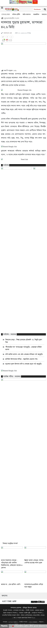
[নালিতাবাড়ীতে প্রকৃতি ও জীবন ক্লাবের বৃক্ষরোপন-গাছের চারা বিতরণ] (16, 175)
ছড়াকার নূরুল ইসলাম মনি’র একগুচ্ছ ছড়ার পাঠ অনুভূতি (23, 364)
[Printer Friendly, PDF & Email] (23, 40)
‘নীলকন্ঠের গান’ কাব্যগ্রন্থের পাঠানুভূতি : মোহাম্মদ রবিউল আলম (23, 348)
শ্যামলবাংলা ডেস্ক (7, 33)
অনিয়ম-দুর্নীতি (16, 14)
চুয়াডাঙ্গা (7, 18)
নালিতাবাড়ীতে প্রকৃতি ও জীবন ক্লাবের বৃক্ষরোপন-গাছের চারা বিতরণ (14, 326)
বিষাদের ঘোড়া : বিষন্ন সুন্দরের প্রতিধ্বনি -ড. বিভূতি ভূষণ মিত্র (23, 340)
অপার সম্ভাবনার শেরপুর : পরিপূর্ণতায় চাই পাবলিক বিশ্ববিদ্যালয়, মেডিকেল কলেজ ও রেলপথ (11, 564)
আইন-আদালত (27, 14)
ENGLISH (6, 14)
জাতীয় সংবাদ (14, 18)
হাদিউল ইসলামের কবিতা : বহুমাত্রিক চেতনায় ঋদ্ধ (21, 359)
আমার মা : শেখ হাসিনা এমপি (10, 584)
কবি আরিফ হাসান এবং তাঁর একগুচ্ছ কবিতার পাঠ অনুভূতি (24, 354)
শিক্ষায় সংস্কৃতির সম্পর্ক (10, 543)
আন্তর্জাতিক (36, 14)
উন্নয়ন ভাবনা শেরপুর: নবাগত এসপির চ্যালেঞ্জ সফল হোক (33, 561)
